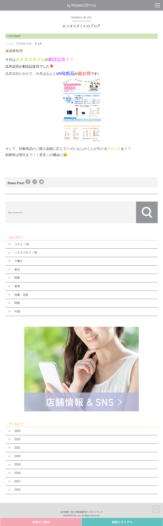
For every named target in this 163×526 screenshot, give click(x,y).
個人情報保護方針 (79, 512)
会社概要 (64, 512)
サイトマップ (96, 512)
